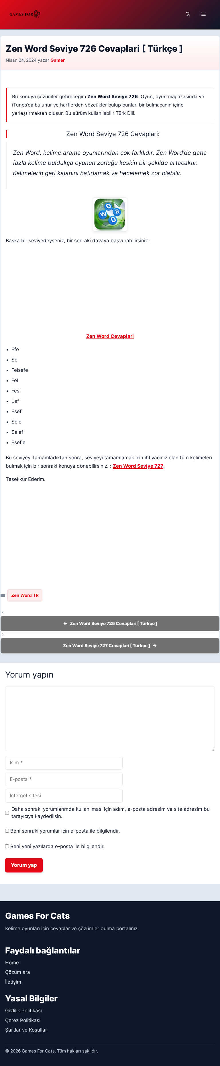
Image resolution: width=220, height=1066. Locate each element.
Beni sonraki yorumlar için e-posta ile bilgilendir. (65, 831)
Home (12, 963)
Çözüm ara (17, 972)
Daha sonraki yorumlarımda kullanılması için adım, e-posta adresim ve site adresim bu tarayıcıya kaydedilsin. (110, 812)
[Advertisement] (110, 289)
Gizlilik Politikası (23, 1010)
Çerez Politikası (22, 1020)
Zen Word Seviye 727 (138, 466)
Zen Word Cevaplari (110, 336)
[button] (188, 14)
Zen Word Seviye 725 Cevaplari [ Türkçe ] (113, 623)
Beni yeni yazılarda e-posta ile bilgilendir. (57, 846)
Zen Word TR (25, 595)
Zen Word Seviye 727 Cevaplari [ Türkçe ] (106, 645)
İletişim (13, 982)
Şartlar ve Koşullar (26, 1030)
